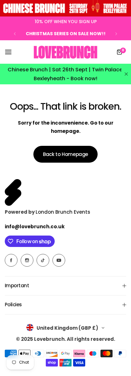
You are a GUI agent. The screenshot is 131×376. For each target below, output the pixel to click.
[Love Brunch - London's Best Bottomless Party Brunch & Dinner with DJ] (65, 52)
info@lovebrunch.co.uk (35, 226)
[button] (15, 34)
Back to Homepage (65, 154)
